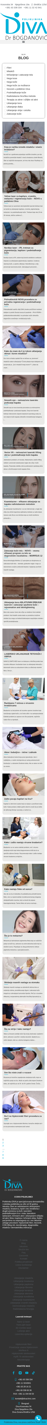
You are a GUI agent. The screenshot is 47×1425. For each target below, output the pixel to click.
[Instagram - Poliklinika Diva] (20, 1373)
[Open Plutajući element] (38, 1418)
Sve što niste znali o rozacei (17, 1072)
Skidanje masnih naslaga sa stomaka (21, 982)
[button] (23, 42)
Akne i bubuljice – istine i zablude (20, 752)
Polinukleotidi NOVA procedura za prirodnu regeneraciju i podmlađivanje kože (22, 302)
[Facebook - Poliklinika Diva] (14, 1373)
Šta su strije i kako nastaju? (17, 1029)
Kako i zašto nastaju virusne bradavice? (23, 842)
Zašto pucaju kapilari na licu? (18, 799)
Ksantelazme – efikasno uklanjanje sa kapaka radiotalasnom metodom (22, 502)
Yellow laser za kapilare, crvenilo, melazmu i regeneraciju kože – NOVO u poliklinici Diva (23, 198)
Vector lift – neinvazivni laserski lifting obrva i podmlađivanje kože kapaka (22, 453)
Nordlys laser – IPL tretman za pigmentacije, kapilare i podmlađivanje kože (22, 250)
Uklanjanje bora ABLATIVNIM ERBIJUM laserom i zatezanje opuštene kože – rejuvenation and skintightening (23, 605)
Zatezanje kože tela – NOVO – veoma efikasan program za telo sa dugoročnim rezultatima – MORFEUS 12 (23, 553)
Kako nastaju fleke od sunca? (18, 889)
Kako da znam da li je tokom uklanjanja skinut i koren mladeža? (23, 352)
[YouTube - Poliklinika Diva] (27, 1373)
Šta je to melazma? (13, 936)
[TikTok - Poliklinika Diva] (33, 1373)
